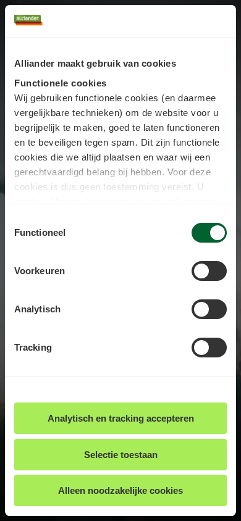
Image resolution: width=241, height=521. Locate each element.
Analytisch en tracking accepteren (121, 418)
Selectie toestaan (121, 454)
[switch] (209, 271)
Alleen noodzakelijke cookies (120, 490)
